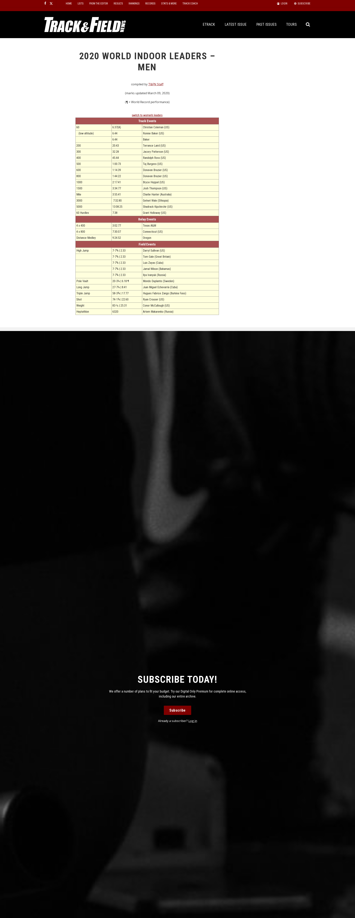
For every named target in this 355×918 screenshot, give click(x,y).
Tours (291, 24)
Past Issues (266, 24)
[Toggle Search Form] (308, 24)
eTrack (209, 24)
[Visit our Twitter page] (51, 3)
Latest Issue (236, 24)
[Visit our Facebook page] (45, 3)
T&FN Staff (155, 84)
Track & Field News (85, 24)
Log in (192, 721)
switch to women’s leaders (147, 115)
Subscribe (177, 710)
